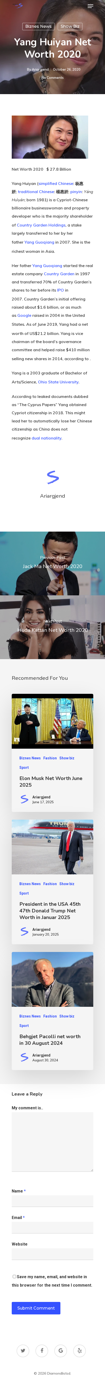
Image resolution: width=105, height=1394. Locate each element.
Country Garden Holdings (41, 225)
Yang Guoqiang (39, 242)
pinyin (76, 191)
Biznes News (38, 26)
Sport (24, 767)
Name (19, 1191)
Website (20, 1244)
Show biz (70, 26)
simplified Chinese (55, 183)
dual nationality (46, 438)
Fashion (50, 758)
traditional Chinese (36, 191)
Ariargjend (40, 69)
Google (24, 315)
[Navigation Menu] (90, 6)
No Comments (53, 78)
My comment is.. (27, 1108)
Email (18, 1217)
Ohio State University (58, 382)
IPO (60, 290)
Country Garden (59, 273)
